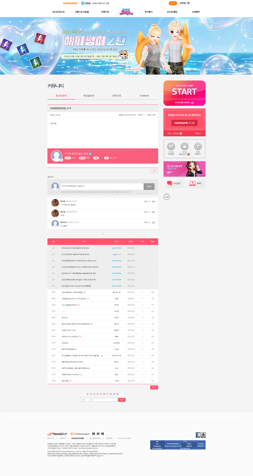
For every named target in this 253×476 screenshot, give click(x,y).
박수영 (62, 201)
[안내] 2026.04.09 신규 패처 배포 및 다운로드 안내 (79, 261)
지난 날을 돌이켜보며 (70, 305)
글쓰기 (154, 387)
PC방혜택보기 (198, 153)
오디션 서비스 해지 (124, 438)
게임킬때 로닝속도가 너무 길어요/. (75, 299)
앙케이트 (116, 95)
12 (91, 394)
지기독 (57, 115)
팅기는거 (65, 318)
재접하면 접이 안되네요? (72, 374)
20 (117, 394)
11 (87, 394)
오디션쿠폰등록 (171, 153)
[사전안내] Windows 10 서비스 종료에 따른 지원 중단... (80, 267)
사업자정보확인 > (110, 446)
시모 (116, 368)
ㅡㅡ (63, 311)
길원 (116, 299)
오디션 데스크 (58, 12)
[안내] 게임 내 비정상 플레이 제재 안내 (75, 248)
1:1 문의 (173, 183)
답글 (153, 201)
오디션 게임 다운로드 (184, 102)
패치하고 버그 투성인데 (71, 337)
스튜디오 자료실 (82, 12)
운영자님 (65, 343)
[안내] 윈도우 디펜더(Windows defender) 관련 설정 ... (79, 273)
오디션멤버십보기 (183, 153)
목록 (154, 171)
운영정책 (109, 438)
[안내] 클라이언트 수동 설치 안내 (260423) (76, 286)
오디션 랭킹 (172, 12)
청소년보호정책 (94, 438)
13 (94, 394)
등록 (149, 186)
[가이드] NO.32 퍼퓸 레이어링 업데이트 (75, 254)
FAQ (195, 183)
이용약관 (62, 438)
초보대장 (116, 343)
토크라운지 (61, 95)
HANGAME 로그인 (184, 123)
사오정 (116, 311)
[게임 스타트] (184, 89)
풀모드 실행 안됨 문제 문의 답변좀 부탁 (77, 324)
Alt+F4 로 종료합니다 (69, 349)
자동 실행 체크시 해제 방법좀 (73, 292)
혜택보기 (198, 133)
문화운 (116, 330)
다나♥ (117, 349)
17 (107, 394)
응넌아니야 (116, 292)
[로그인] (173, 3)
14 (97, 394)
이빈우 (116, 305)
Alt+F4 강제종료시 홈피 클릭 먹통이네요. (76, 368)
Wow (116, 337)
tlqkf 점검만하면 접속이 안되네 (72, 362)
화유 (116, 374)
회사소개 (50, 438)
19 (114, 394)
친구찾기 (149, 12)
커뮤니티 (105, 12)
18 (110, 394)
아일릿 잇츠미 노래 (68, 330)
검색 (121, 400)
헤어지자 (63, 222)
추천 (145, 201)
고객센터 (196, 12)
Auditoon (144, 95)
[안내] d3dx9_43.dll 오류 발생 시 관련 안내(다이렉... (79, 280)
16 (104, 394)
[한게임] (70, 3)
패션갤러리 (89, 95)
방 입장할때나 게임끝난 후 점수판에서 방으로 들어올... (82, 356)
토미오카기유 (116, 356)
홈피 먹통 (66, 381)
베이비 (116, 324)
